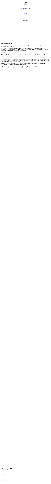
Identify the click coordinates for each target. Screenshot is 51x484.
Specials (25, 15)
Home (25, 11)
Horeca (25, 18)
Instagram (4, 474)
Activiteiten (25, 20)
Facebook (4, 480)
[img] (25, 4)
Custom (25, 13)
